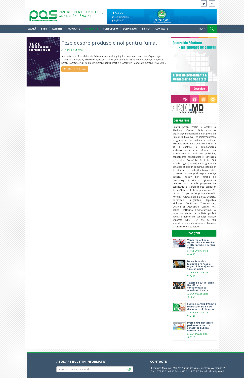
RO (201, 28)
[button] (212, 29)
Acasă (43, 16)
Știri (44, 28)
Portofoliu (110, 28)
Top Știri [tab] (194, 233)
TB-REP (146, 28)
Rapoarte (74, 28)
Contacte (161, 28)
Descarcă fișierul (77, 69)
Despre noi (130, 28)
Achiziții (57, 28)
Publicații (91, 28)
